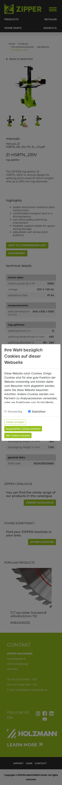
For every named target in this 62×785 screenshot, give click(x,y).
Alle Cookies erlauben (18, 435)
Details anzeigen (15, 421)
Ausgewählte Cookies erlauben (23, 428)
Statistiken (38, 411)
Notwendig (15, 411)
